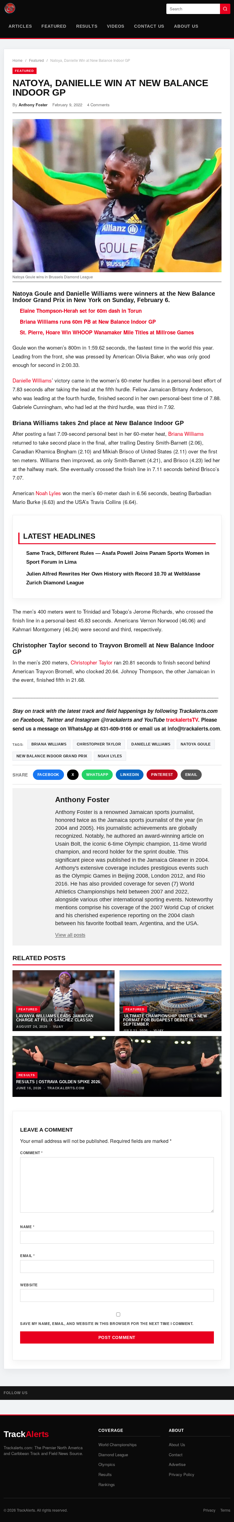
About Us (186, 26)
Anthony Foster (33, 104)
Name (27, 1226)
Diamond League (113, 1454)
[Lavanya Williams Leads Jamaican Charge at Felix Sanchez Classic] (63, 1000)
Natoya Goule (196, 744)
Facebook (48, 775)
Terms (225, 1510)
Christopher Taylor (91, 662)
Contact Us (149, 26)
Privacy (209, 1510)
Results (87, 26)
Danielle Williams (32, 380)
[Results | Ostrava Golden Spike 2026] (117, 1066)
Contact (176, 1454)
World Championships (117, 1444)
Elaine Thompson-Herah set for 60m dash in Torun (81, 310)
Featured (53, 26)
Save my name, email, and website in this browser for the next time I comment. (106, 1323)
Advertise (177, 1464)
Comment (31, 1152)
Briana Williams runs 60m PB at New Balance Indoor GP (88, 321)
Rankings (106, 1484)
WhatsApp (97, 775)
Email (191, 775)
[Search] (225, 9)
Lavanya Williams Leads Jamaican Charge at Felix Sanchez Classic (54, 1018)
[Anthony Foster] (34, 809)
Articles (20, 26)
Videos (115, 26)
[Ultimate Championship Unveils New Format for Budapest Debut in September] (170, 1000)
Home (17, 60)
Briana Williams (186, 433)
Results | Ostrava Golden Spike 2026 (58, 1082)
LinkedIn (129, 775)
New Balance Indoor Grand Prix (51, 756)
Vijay (58, 1026)
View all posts (70, 935)
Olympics (106, 1464)
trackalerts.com (66, 1088)
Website (29, 1285)
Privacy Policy (181, 1474)
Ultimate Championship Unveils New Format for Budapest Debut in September (165, 1020)
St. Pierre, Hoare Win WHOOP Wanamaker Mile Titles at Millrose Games (107, 332)
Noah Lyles (48, 493)
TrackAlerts (26, 1510)
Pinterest (162, 775)
